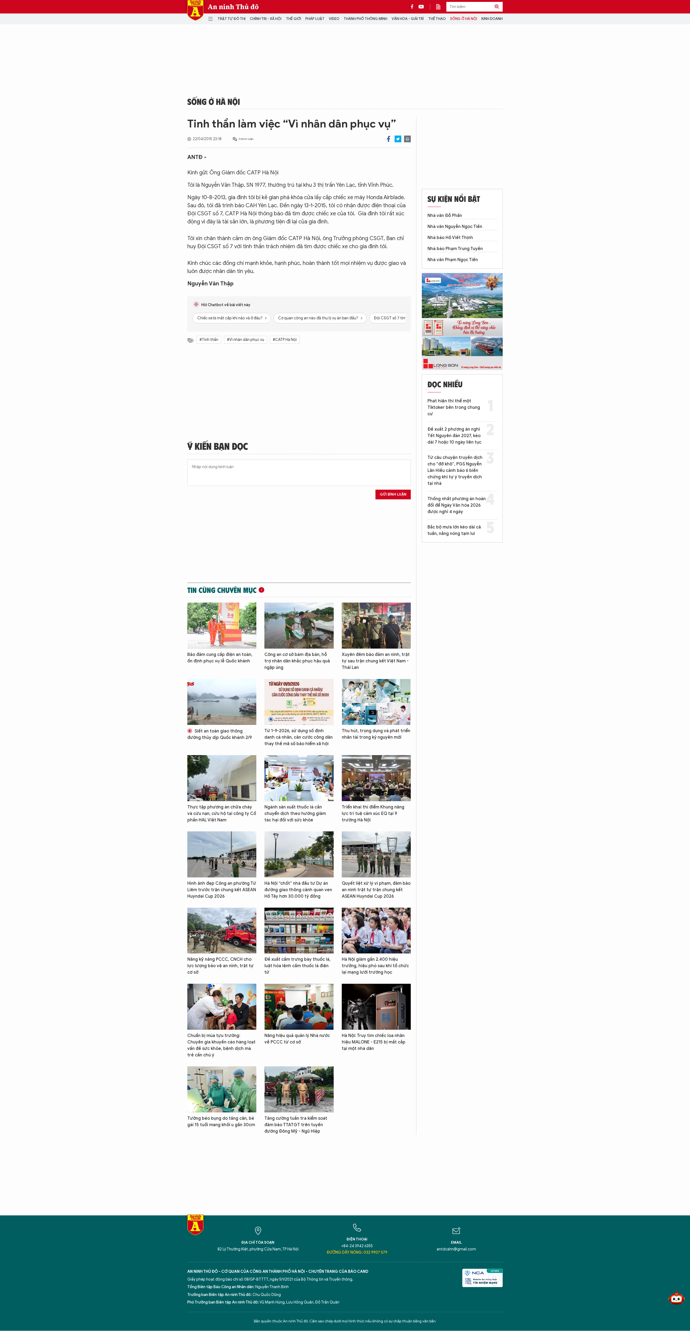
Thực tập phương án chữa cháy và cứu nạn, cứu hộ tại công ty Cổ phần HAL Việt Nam (221, 813)
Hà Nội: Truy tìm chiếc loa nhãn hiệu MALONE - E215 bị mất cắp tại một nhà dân (373, 1042)
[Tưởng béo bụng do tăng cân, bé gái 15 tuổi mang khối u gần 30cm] (221, 1089)
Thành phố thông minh (365, 18)
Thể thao (437, 18)
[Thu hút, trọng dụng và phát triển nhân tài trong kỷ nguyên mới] (376, 702)
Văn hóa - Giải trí (408, 18)
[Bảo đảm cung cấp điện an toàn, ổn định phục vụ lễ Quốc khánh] (221, 626)
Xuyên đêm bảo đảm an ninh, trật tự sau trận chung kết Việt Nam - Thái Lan (376, 661)
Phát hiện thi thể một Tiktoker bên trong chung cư (453, 407)
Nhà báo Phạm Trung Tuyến (455, 248)
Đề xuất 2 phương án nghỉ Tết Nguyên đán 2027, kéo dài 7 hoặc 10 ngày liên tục (454, 436)
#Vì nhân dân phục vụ (245, 339)
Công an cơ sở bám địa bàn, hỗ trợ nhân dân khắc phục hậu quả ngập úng (297, 661)
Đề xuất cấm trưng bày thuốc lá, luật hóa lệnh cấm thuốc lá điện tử (297, 966)
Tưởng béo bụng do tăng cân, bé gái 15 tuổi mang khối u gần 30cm (221, 1122)
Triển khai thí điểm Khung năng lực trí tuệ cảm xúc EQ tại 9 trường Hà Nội (373, 813)
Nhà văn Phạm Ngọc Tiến (452, 259)
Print (407, 139)
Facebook (388, 139)
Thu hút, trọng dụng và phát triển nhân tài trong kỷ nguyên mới (376, 734)
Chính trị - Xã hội (265, 18)
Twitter (398, 139)
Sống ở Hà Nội (463, 18)
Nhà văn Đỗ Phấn (444, 215)
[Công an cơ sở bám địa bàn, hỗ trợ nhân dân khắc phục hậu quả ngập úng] (298, 626)
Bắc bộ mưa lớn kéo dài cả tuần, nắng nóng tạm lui (454, 530)
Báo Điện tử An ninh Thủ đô (195, 10)
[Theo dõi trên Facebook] (413, 7)
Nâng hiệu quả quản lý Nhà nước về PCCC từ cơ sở (297, 1039)
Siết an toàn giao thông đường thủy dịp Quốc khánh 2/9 (219, 734)
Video (334, 18)
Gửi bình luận (393, 494)
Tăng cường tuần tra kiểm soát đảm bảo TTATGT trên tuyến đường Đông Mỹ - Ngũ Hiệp (295, 1125)
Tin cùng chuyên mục (222, 590)
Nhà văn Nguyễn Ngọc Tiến (454, 226)
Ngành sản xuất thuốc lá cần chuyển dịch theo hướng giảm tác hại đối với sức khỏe (295, 813)
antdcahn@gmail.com (456, 1249)
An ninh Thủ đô (233, 7)
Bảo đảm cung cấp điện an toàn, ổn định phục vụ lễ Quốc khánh (219, 658)
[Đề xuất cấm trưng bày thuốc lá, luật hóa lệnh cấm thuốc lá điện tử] (298, 931)
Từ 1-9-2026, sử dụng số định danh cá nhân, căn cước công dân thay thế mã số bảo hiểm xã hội (298, 737)
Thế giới (293, 18)
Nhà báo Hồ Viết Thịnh (450, 237)
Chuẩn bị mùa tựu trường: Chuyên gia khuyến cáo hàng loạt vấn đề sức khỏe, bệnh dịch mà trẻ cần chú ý (221, 1045)
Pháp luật (315, 18)
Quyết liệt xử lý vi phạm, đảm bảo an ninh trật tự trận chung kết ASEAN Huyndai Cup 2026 (376, 890)
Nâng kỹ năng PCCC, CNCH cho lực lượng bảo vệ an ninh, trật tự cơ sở (220, 966)
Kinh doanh (492, 18)
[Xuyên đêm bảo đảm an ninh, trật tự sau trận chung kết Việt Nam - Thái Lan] (376, 626)
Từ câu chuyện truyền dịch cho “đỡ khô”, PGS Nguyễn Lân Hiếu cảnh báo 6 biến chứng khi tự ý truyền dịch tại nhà (454, 470)
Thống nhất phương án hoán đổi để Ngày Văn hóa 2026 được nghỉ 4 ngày (456, 505)
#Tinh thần (208, 339)
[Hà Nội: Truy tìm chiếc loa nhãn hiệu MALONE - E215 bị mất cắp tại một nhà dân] (376, 1007)
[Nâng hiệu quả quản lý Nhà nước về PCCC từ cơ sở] (298, 1007)
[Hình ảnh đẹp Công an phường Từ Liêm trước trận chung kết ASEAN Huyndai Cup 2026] (221, 854)
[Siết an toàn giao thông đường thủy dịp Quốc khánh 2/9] (221, 702)
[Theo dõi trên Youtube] (421, 7)
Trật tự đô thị (232, 18)
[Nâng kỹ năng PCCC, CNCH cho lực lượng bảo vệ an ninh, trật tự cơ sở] (221, 931)
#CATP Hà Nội (285, 339)
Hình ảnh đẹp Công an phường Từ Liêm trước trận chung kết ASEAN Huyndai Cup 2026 (221, 890)
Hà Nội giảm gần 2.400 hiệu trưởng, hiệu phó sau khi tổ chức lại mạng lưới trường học (375, 966)
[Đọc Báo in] (441, 6)
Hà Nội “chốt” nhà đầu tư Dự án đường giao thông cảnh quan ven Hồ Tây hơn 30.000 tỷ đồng (298, 890)
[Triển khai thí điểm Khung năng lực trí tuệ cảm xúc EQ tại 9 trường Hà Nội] (376, 778)
